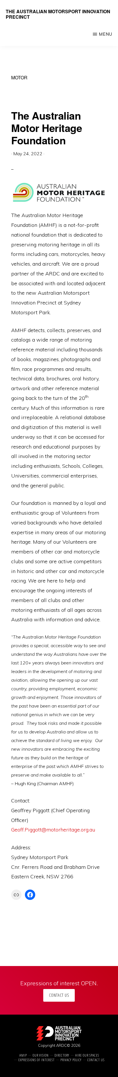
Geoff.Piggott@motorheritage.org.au (53, 829)
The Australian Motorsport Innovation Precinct (58, 14)
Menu (105, 34)
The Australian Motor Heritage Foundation (46, 127)
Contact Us (59, 995)
